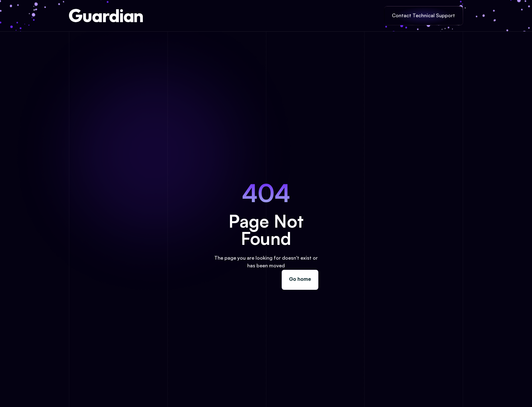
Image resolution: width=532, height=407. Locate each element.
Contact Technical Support (423, 15)
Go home (300, 279)
